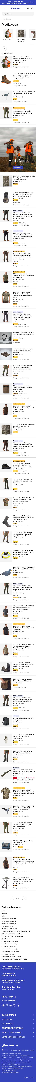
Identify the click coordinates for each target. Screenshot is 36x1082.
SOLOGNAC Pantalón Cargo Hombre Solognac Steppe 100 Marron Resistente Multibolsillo (22, 255)
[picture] (6, 62)
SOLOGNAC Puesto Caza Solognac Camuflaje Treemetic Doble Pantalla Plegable (24, 426)
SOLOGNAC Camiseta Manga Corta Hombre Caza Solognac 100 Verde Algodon (23, 275)
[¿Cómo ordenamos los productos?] (2, 53)
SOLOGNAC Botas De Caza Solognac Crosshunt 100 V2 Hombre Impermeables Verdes (22, 465)
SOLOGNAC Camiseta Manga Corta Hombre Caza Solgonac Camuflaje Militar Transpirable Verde (22, 294)
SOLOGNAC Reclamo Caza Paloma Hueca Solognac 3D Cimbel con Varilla (24, 93)
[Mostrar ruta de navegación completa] (2, 19)
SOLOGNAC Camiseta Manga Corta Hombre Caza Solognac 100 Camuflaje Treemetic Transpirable (24, 791)
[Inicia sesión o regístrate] (28, 8)
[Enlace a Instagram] (14, 1005)
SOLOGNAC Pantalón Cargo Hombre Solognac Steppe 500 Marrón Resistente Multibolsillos (23, 444)
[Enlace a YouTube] (10, 1005)
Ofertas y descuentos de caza (11, 956)
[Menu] (4, 8)
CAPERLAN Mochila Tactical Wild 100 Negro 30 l (23, 719)
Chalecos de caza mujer (9, 921)
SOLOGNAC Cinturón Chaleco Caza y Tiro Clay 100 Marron (22, 680)
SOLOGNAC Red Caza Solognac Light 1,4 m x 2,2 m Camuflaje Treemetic (23, 350)
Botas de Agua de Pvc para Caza (12, 933)
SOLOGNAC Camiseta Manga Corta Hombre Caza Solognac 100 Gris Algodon (23, 627)
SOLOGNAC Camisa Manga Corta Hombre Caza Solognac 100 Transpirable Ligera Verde (23, 646)
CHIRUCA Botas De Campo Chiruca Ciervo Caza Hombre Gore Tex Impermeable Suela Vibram (24, 75)
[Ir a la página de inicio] (16, 8)
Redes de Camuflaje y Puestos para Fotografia (16, 931)
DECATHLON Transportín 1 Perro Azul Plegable (23, 841)
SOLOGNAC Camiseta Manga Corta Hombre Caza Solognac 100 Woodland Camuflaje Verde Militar (24, 861)
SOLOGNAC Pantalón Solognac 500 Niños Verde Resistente (23, 752)
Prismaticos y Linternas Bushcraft (12, 936)
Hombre (4, 913)
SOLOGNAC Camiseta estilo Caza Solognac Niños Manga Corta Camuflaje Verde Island (23, 499)
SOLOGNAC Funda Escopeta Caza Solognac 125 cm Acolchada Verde (24, 770)
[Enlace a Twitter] (7, 1005)
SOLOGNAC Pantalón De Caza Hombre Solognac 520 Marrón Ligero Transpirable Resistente (22, 534)
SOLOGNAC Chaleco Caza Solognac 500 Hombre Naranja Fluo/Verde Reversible (22, 58)
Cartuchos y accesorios (21, 40)
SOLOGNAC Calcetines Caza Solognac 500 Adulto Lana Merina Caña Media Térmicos (23, 517)
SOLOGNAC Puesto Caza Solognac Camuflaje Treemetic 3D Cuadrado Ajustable (24, 177)
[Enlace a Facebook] (3, 1005)
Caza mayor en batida (9, 946)
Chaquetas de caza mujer (10, 949)
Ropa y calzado (8, 39)
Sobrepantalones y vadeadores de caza (14, 959)
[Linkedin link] (18, 1005)
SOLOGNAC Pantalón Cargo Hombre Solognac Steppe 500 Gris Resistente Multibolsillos (22, 315)
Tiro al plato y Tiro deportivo (10, 951)
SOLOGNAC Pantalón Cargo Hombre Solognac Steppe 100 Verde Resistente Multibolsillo (22, 111)
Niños (3, 916)
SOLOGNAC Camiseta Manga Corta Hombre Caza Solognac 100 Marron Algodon (23, 407)
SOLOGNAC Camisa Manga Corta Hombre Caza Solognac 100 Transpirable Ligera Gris (23, 607)
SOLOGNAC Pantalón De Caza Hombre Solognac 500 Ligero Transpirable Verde (22, 824)
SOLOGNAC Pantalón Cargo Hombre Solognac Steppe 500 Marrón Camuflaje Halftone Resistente (22, 588)
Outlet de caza (6, 939)
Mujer (3, 911)
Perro (34, 39)
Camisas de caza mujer (9, 928)
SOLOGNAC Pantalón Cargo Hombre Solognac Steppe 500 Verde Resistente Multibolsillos (22, 214)
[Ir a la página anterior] (12, 898)
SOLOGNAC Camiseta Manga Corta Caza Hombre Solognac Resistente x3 (22, 387)
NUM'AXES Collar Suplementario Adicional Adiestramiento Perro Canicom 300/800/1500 (23, 552)
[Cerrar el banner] (32, 2)
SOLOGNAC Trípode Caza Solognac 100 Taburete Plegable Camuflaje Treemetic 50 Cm (23, 879)
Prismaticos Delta (7, 926)
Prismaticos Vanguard (9, 918)
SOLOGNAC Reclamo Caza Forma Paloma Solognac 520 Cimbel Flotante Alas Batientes (23, 807)
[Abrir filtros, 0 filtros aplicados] (4, 48)
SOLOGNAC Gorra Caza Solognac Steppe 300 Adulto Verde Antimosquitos (23, 736)
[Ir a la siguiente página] (24, 898)
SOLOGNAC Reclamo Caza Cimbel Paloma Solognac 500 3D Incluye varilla (24, 568)
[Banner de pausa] (30, 2)
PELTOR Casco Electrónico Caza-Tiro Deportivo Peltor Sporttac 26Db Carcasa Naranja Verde (23, 194)
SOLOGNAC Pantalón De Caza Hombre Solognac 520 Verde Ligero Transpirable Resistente (22, 367)
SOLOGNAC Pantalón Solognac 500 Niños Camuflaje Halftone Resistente (23, 481)
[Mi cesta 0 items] (32, 8)
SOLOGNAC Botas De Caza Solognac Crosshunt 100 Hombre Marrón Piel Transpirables (23, 664)
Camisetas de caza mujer (10, 941)
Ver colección (18, 167)
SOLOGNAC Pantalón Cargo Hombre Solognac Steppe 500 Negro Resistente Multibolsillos (22, 234)
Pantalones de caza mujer (10, 944)
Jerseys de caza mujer (9, 923)
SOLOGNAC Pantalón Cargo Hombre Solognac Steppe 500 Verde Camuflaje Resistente (22, 699)
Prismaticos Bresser (8, 954)
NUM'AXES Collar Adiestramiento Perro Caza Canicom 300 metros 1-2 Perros (24, 334)
